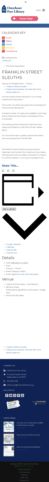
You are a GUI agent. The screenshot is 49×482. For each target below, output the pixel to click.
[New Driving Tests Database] (9, 451)
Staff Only (24, 477)
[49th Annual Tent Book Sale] (9, 439)
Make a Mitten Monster (16, 86)
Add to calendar (9, 209)
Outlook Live (11, 253)
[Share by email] (20, 171)
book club (20, 274)
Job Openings (24, 472)
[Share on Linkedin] (14, 171)
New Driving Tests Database (28, 447)
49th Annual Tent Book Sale (28, 435)
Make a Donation (24, 469)
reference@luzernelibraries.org (20, 385)
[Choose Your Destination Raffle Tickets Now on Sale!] (9, 426)
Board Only (24, 480)
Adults (22, 271)
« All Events (6, 61)
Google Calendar (13, 244)
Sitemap (24, 475)
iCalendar (10, 247)
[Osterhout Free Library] (13, 12)
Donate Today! (26, 18)
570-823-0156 (12, 381)
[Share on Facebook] (4, 171)
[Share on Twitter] (9, 171)
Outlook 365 (11, 250)
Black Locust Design (27, 466)
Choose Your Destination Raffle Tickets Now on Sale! (30, 424)
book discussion (32, 274)
